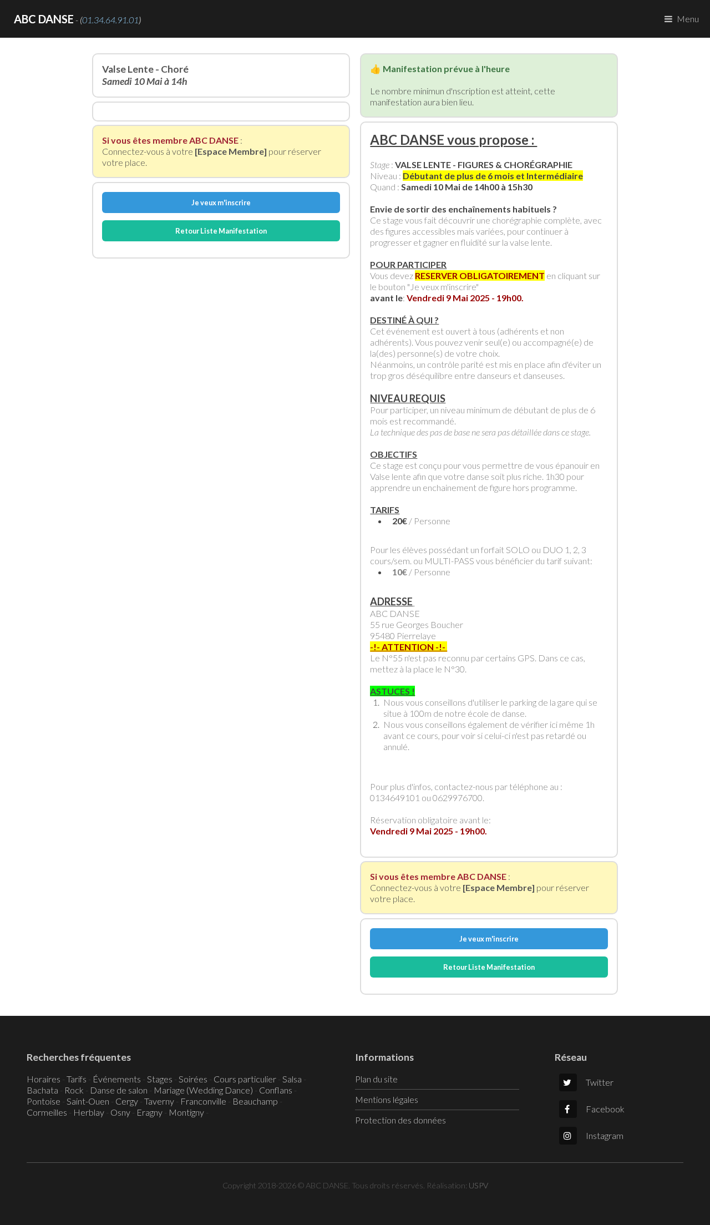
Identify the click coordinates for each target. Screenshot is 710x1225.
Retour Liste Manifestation (221, 230)
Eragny (149, 1112)
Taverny (159, 1101)
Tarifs (77, 1079)
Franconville (203, 1101)
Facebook (605, 1108)
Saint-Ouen (88, 1101)
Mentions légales (386, 1099)
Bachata (42, 1090)
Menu (688, 18)
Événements (117, 1079)
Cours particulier (245, 1079)
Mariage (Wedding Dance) (203, 1090)
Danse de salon (119, 1090)
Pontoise (43, 1101)
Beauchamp (255, 1101)
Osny (120, 1112)
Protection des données (400, 1120)
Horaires (43, 1079)
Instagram (604, 1135)
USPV (478, 1185)
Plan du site (376, 1079)
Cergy (126, 1101)
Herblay (88, 1112)
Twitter (599, 1082)
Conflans (275, 1090)
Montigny (186, 1112)
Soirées (193, 1079)
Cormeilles (47, 1112)
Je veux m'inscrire (221, 202)
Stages (160, 1079)
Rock (74, 1090)
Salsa (292, 1079)
